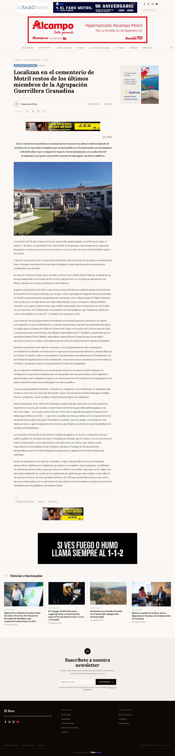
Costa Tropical (65, 48)
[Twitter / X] (33, 111)
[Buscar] (171, 47)
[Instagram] (152, 4)
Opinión (133, 48)
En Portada (27, 48)
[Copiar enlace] (44, 111)
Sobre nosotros (125, 714)
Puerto (81, 48)
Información (149, 10)
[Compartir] (38, 111)
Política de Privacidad (11, 745)
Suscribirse (104, 682)
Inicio (18, 60)
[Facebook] (144, 4)
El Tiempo (120, 48)
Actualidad (44, 48)
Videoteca (148, 48)
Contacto (123, 719)
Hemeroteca (124, 723)
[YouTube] (156, 4)
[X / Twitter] (148, 4)
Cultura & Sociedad (100, 48)
